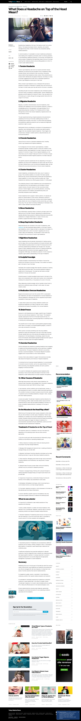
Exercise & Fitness (59, 580)
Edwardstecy (58, 468)
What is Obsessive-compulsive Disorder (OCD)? (63, 528)
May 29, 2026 (58, 499)
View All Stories (69, 629)
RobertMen (58, 461)
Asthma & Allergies (60, 569)
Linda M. (10, 51)
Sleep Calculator (27, 713)
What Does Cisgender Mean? (60, 487)
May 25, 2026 (58, 511)
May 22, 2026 (58, 543)
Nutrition (58, 608)
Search (69, 368)
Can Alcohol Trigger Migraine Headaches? (12, 596)
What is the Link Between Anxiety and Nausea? (61, 492)
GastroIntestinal (59, 583)
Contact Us (16, 717)
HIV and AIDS (58, 594)
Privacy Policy (11, 717)
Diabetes (24, 714)
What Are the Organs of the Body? (60, 503)
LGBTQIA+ (58, 597)
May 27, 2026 (58, 504)
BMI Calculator (12, 713)
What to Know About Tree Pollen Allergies (61, 498)
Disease (57, 574)
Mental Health (59, 605)
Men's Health (28, 693)
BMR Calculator (19, 713)
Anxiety (57, 566)
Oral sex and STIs (65, 461)
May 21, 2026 (58, 558)
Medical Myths (35, 1)
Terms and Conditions (22, 717)
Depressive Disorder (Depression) (64, 542)
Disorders (58, 577)
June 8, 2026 (58, 494)
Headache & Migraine (15, 6)
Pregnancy (58, 611)
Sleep (57, 617)
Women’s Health (48, 1)
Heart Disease (59, 591)
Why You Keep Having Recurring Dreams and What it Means (60, 508)
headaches (21, 227)
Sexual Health (56, 1)
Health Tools (27, 1)
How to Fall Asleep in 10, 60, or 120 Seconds (63, 556)
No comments (18, 15)
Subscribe (45, 611)
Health (22, 643)
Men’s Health (42, 1)
